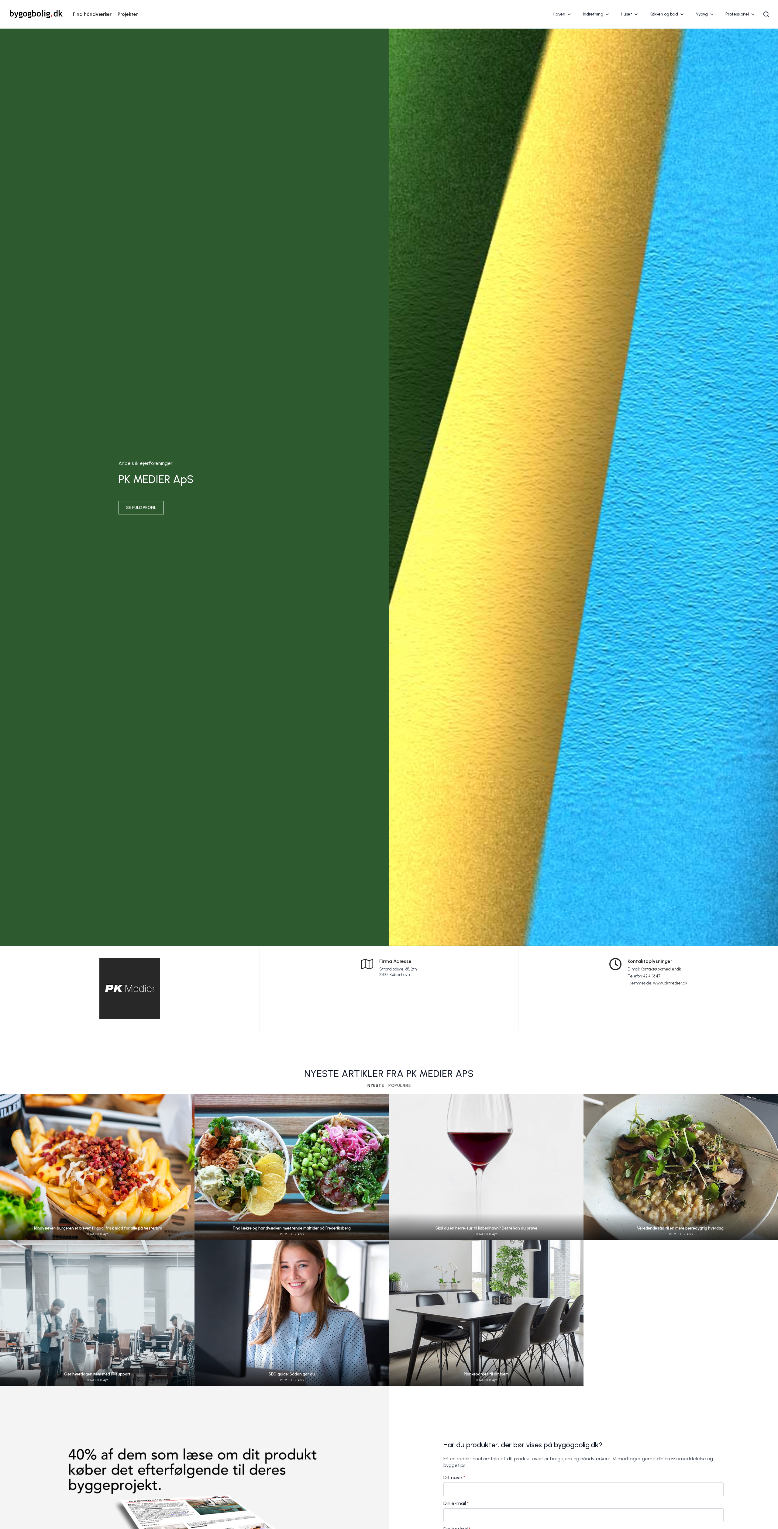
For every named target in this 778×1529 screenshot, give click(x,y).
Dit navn (454, 1477)
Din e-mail (456, 1503)
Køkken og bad (664, 14)
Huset (626, 14)
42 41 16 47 (651, 976)
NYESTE (375, 1085)
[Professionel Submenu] (754, 14)
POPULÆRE (399, 1085)
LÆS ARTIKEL (97, 1173)
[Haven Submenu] (571, 14)
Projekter (128, 14)
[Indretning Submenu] (609, 14)
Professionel (737, 14)
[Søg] (766, 14)
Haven (559, 14)
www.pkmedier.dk (670, 983)
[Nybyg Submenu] (713, 14)
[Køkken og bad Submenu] (684, 14)
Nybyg (702, 14)
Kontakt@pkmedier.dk (661, 969)
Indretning (593, 14)
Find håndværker (92, 14)
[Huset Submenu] (638, 14)
